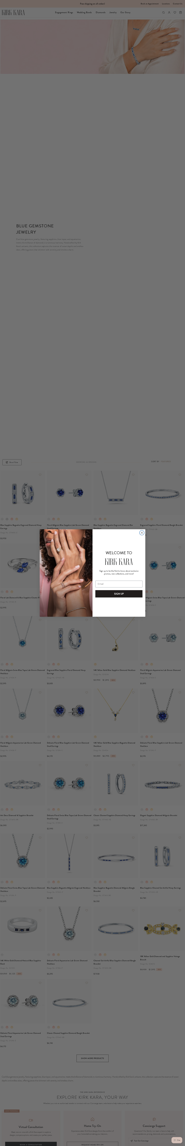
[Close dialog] (141, 532)
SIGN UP (119, 594)
